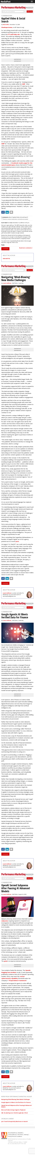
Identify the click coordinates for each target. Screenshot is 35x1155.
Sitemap (26, 1134)
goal (5, 961)
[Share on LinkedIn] (7, 212)
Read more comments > (26, 248)
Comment (5, 248)
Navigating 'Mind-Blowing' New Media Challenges (15, 1099)
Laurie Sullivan (7, 283)
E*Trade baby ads (14, 34)
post (17, 541)
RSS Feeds (20, 1134)
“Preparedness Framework (17, 980)
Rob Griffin (6, 24)
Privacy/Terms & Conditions (15, 1136)
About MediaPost (12, 1133)
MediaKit (20, 1133)
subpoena (4, 921)
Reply (2, 245)
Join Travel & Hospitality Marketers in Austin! (14, 1121)
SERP (23, 84)
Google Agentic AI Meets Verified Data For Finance (16, 1102)
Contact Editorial (12, 1134)
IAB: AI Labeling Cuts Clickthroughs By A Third (14, 1113)
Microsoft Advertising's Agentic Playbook (13, 1110)
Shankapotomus (6, 27)
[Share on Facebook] (3, 212)
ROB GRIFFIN (6, 258)
